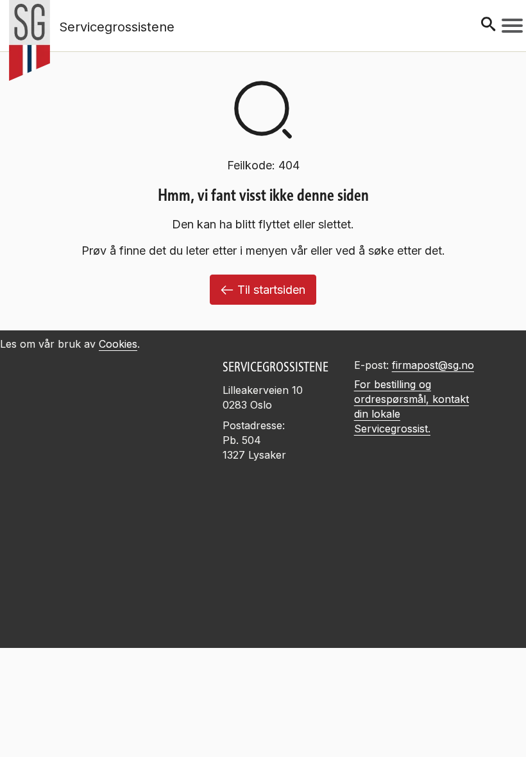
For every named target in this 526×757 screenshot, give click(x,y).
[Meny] (512, 26)
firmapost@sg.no (433, 365)
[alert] (263, 681)
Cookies (118, 343)
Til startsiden (271, 289)
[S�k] (488, 25)
